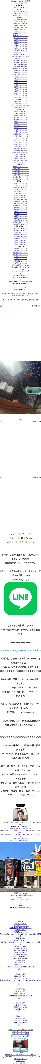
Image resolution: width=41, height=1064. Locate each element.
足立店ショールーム (20, 32)
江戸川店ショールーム (20, 27)
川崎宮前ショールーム (20, 64)
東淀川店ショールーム (20, 199)
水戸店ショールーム (20, 97)
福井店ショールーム (20, 107)
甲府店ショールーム (20, 95)
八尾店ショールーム (20, 193)
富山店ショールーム (20, 103)
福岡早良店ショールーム (20, 255)
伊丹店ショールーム (20, 212)
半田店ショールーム (20, 138)
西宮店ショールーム (20, 218)
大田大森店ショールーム (20, 34)
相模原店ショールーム (20, 66)
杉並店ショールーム (20, 21)
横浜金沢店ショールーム (20, 58)
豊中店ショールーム (20, 185)
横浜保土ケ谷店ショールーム (20, 56)
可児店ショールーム (20, 156)
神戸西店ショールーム (20, 210)
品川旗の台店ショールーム (20, 23)
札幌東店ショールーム (20, 7)
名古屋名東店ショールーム (20, 169)
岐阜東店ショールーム (20, 148)
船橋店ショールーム (20, 87)
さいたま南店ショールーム (20, 74)
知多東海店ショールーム (20, 136)
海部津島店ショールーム (20, 134)
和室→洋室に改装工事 (20, 838)
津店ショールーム (20, 163)
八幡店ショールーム (20, 257)
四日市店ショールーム (20, 160)
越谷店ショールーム (20, 81)
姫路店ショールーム (20, 216)
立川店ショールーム (20, 40)
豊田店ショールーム (20, 142)
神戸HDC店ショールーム (20, 205)
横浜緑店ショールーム (20, 62)
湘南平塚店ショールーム (20, 72)
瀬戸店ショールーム (20, 128)
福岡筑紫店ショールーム (20, 253)
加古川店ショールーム (20, 214)
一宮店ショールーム (20, 132)
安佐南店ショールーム (20, 234)
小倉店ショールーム (20, 259)
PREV (21, 901)
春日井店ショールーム (20, 126)
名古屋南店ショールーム (20, 167)
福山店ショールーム (20, 240)
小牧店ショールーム (20, 130)
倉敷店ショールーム (20, 232)
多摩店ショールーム (20, 46)
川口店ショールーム (20, 79)
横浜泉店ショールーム (20, 60)
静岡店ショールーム (20, 115)
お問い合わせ (20, 1061)
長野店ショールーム (20, 111)
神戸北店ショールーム (20, 208)
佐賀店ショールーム (20, 263)
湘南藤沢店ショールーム (20, 70)
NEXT (20, 905)
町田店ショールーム (20, 44)
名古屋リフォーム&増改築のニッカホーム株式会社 (20, 1055)
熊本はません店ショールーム (20, 267)
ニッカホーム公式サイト (20, 271)
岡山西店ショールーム (20, 230)
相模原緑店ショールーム (20, 68)
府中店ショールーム (20, 48)
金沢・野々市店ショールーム (20, 105)
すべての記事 (20, 269)
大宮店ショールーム (20, 83)
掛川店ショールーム (20, 122)
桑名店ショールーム (20, 158)
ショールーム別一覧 (20, 3)
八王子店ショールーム (20, 38)
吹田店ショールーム (20, 195)
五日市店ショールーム (20, 236)
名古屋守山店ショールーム (20, 171)
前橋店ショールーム (20, 91)
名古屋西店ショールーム (20, 179)
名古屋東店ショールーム (20, 177)
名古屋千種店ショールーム (20, 175)
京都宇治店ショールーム (20, 201)
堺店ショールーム (20, 189)
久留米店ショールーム (20, 261)
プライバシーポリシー (20, 1059)
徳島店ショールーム (20, 244)
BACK (20, 903)
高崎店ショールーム (20, 93)
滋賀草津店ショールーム (20, 222)
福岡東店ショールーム (20, 250)
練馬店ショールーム (20, 29)
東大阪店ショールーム (20, 187)
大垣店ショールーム (20, 154)
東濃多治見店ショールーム (20, 152)
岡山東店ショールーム (20, 228)
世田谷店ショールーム (20, 19)
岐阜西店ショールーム (20, 150)
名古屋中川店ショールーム (20, 173)
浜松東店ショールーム (20, 118)
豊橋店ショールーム (20, 146)
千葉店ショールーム (20, 85)
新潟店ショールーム (20, 101)
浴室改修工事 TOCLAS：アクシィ (20, 828)
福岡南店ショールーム (20, 248)
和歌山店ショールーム (20, 224)
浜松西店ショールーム (20, 119)
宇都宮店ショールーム (20, 50)
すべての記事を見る (24, 826)
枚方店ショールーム (20, 191)
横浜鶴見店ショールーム (20, 52)
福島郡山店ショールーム (20, 15)
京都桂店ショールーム (20, 203)
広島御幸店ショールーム (20, 238)
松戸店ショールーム (20, 89)
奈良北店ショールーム (20, 220)
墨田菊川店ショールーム (20, 36)
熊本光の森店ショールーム (20, 265)
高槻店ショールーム (20, 183)
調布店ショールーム (20, 42)
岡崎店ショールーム (20, 144)
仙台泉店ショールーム (20, 11)
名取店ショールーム (20, 13)
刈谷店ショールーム (20, 140)
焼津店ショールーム (20, 124)
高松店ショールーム (20, 242)
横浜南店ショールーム (20, 54)
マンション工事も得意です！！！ (20, 840)
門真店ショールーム (20, 197)
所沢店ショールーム (20, 77)
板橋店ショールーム (20, 25)
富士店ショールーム (20, 113)
